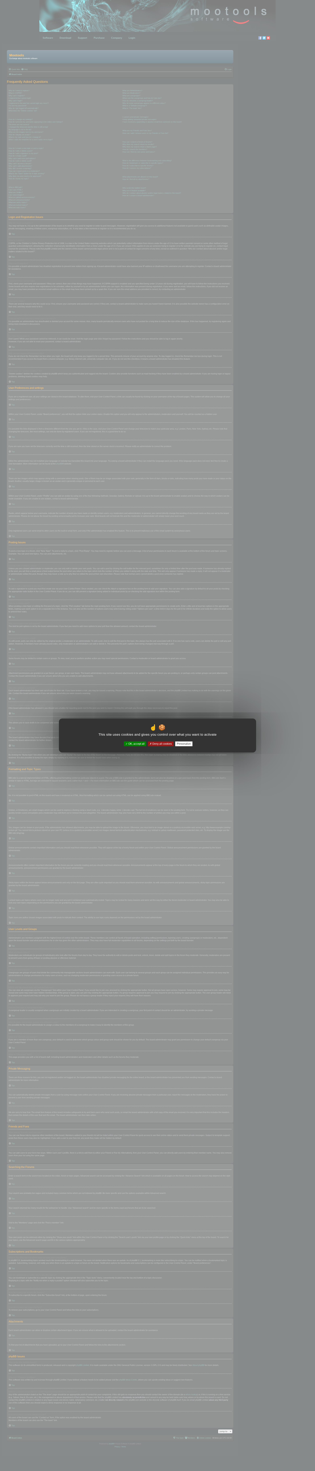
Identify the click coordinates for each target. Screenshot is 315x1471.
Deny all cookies (162, 743)
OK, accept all (136, 743)
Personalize (184, 743)
